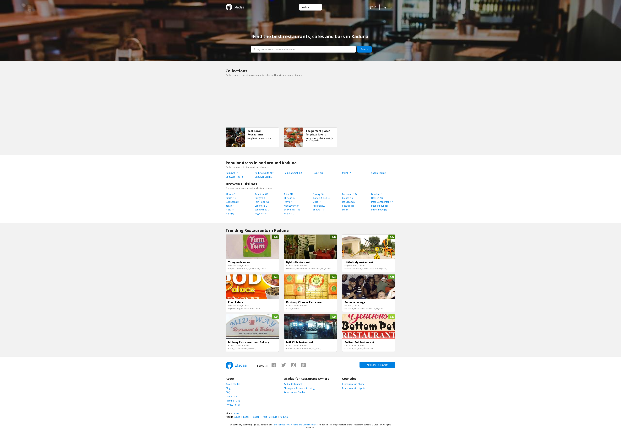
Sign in (372, 7)
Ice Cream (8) (349, 201)
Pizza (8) (230, 209)
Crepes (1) (347, 197)
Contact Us (231, 396)
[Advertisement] (310, 103)
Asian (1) (288, 194)
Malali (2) (347, 172)
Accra (236, 413)
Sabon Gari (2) (378, 172)
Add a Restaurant (293, 384)
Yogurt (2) (289, 213)
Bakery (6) (318, 194)
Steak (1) (346, 209)
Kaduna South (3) (293, 172)
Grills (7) (317, 201)
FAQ (228, 392)
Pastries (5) (348, 205)
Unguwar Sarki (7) (264, 176)
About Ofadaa (233, 384)
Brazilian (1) (377, 194)
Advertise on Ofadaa (294, 392)
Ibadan (256, 416)
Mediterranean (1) (293, 205)
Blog (228, 388)
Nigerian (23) (319, 205)
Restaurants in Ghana (353, 384)
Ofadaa (235, 7)
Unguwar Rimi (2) (235, 176)
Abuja (237, 416)
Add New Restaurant (377, 364)
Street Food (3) (379, 209)
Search (364, 49)
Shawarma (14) (292, 209)
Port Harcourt (269, 416)
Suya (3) (230, 213)
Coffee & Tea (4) (321, 197)
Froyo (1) (288, 201)
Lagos (246, 416)
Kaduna (284, 416)
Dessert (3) (377, 197)
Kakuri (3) (318, 172)
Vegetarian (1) (262, 213)
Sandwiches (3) (262, 209)
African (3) (231, 194)
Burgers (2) (260, 197)
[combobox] (310, 7)
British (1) (231, 197)
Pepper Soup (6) (379, 205)
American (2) (261, 194)
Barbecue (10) (349, 194)
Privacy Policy (233, 404)
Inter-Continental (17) (382, 201)
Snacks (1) (318, 209)
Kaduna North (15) (264, 172)
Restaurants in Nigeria (353, 388)
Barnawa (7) (232, 172)
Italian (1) (230, 205)
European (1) (232, 201)
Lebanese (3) (261, 205)
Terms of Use (233, 400)
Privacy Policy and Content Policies (301, 424)
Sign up (387, 7)
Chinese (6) (289, 197)
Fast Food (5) (262, 201)
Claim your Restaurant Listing (299, 388)
